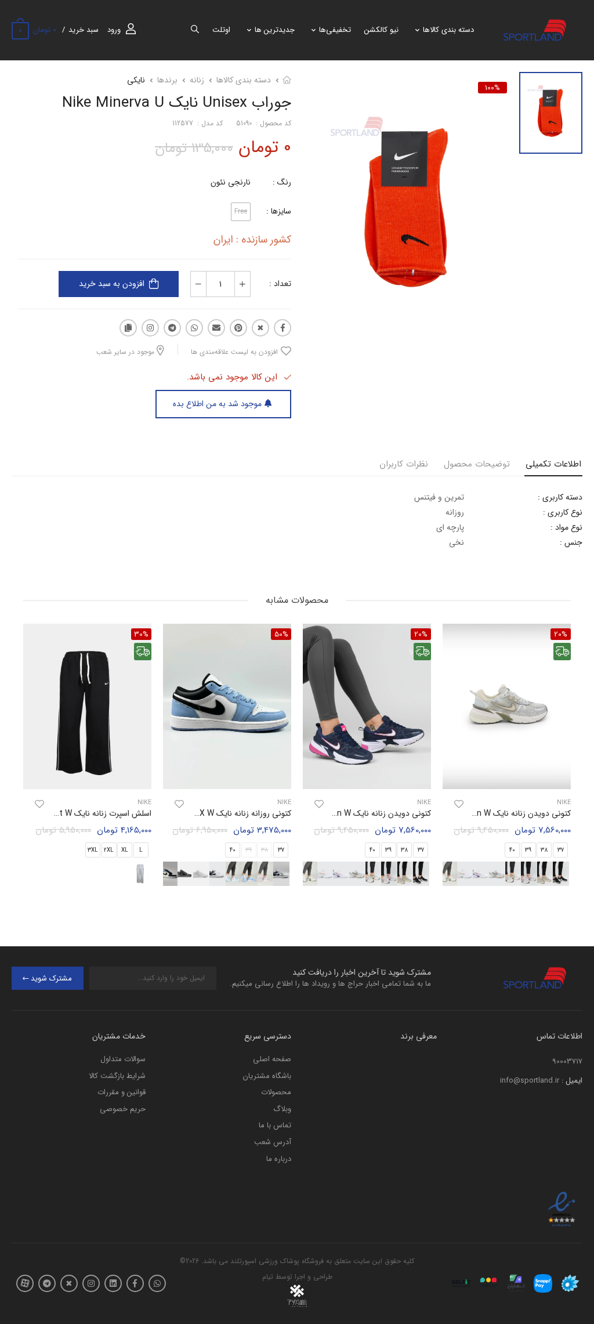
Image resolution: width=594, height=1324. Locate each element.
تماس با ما (275, 1125)
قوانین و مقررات (121, 1092)
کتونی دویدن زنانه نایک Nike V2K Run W (502, 813)
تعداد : (280, 283)
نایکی (136, 80)
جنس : (571, 542)
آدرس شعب (272, 1142)
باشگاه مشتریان (267, 1076)
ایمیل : (572, 1081)
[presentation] (432, 874)
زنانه (197, 80)
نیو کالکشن (381, 30)
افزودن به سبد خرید (111, 283)
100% (492, 87)
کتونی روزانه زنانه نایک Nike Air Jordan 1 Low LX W (203, 813)
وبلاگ (282, 1109)
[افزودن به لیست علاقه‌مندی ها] (458, 804)
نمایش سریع (507, 774)
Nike (424, 803)
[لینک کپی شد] (128, 328)
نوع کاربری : (562, 512)
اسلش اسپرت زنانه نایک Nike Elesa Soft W (78, 813)
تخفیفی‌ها (335, 30)
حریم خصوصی (123, 1109)
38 (544, 850)
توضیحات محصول (477, 464)
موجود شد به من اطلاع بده (217, 403)
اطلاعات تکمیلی (553, 464)
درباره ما (278, 1159)
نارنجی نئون (231, 182)
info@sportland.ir (529, 1081)
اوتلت (221, 30)
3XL (93, 850)
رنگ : (282, 182)
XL (124, 850)
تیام (267, 1276)
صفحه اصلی (272, 1059)
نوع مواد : (566, 527)
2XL (109, 850)
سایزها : (278, 211)
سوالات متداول (123, 1059)
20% (421, 634)
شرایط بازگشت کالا (117, 1076)
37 (421, 850)
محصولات (276, 1092)
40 (512, 850)
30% (141, 634)
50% (281, 634)
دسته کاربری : (560, 497)
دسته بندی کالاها (448, 30)
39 (528, 850)
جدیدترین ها (275, 30)
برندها (167, 80)
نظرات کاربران (403, 464)
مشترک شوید (51, 978)
